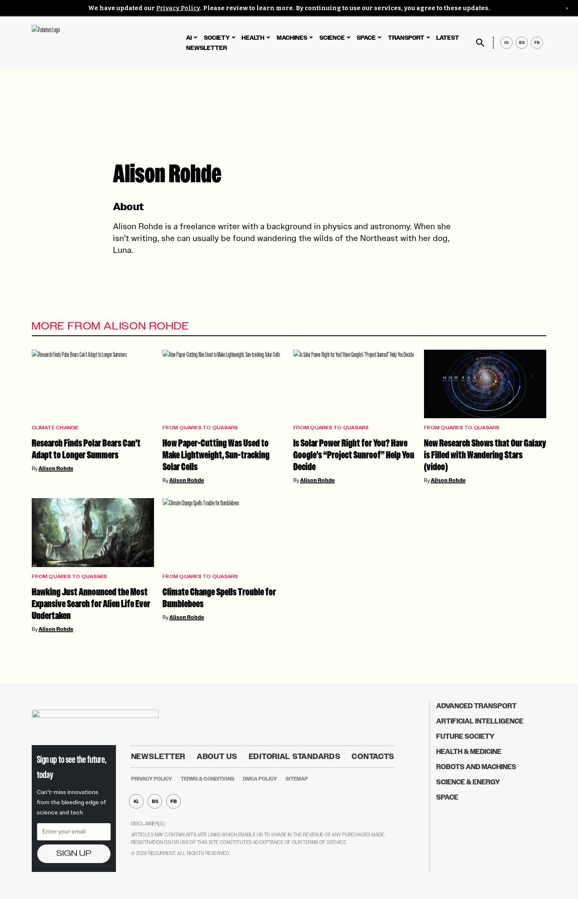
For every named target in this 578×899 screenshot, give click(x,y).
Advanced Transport (476, 706)
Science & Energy (468, 782)
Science (332, 37)
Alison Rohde (56, 468)
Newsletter (206, 48)
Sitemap (297, 779)
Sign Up (73, 853)
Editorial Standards (295, 756)
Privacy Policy (178, 8)
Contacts (373, 756)
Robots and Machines (476, 767)
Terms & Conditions (207, 779)
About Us (217, 756)
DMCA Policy (260, 779)
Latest (447, 37)
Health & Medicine (468, 752)
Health (253, 37)
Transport (406, 37)
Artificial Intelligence (479, 721)
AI (189, 37)
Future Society (465, 736)
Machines (292, 37)
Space (366, 37)
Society (217, 37)
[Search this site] (480, 42)
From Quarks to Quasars (200, 427)
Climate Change (55, 427)
